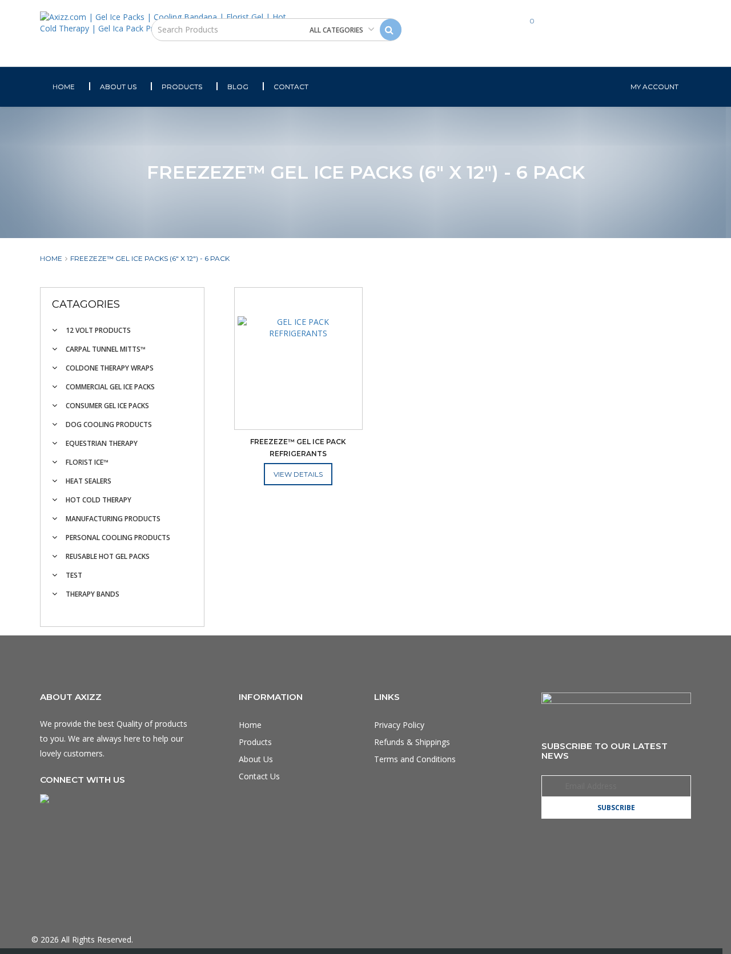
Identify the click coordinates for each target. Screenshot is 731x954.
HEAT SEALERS (88, 481)
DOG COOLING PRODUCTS (109, 424)
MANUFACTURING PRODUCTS (113, 519)
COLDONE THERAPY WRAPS (110, 368)
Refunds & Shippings (412, 741)
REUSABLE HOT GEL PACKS (108, 556)
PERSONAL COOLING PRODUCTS (118, 537)
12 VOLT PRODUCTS (98, 330)
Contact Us (259, 776)
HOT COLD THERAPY (98, 500)
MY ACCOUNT (654, 86)
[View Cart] (510, 31)
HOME (64, 86)
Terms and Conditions (415, 759)
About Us (256, 759)
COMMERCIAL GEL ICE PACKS (110, 387)
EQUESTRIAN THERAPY (102, 443)
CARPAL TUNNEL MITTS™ (106, 349)
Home (51, 258)
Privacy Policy (399, 724)
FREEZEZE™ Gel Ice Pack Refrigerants (299, 447)
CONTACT (291, 86)
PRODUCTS (182, 86)
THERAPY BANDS (92, 594)
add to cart (298, 475)
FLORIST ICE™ (87, 462)
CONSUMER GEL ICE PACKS (107, 405)
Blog (237, 86)
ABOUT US (118, 86)
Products (255, 741)
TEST (74, 575)
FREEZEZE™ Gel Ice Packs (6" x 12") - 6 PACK (150, 258)
